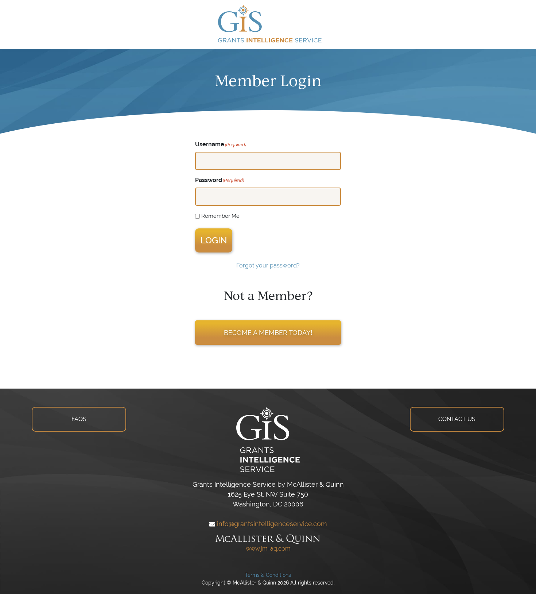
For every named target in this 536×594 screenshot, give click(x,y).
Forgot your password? (268, 265)
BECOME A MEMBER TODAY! (268, 332)
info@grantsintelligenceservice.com (271, 524)
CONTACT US (456, 419)
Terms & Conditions (268, 575)
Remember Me (220, 216)
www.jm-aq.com (268, 548)
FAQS (78, 419)
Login (214, 240)
